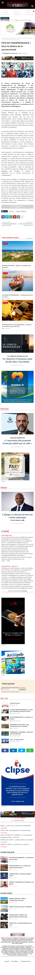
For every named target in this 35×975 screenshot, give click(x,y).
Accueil (3, 38)
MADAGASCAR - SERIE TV (9, 566)
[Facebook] (3, 216)
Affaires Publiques (11, 38)
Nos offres (15, 961)
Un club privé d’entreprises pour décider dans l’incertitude (17, 360)
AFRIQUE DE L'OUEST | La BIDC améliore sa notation (16, 840)
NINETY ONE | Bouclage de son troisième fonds (15, 830)
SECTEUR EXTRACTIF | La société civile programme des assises (20, 866)
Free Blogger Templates (23, 963)
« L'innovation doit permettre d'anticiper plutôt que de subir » (17, 442)
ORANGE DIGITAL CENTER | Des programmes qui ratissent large (18, 916)
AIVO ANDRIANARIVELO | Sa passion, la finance (21, 718)
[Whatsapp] (10, 216)
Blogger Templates (14, 963)
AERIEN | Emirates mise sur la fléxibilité (20, 907)
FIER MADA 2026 (6, 535)
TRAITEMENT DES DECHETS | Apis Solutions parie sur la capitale (19, 725)
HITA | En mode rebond (16, 739)
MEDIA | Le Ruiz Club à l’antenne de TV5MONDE (15, 826)
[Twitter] (7, 216)
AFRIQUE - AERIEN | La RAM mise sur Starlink (14, 844)
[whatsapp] (30, 750)
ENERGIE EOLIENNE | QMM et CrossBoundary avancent (16, 266)
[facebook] (5, 750)
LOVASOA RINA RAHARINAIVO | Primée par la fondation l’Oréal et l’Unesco (21, 710)
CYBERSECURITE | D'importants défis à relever (20, 875)
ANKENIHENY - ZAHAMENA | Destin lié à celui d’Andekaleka (21, 733)
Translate (29, 20)
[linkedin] (13, 750)
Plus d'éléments (29, 238)
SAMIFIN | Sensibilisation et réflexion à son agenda (21, 883)
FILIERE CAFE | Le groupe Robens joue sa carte (20, 924)
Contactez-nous (25, 961)
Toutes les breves (15, 703)
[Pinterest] (14, 216)
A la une (11, 211)
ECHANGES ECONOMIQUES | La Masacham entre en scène (17, 296)
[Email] (18, 216)
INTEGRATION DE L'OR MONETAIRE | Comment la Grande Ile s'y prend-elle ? (17, 325)
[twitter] (21, 750)
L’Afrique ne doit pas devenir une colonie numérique (17, 516)
